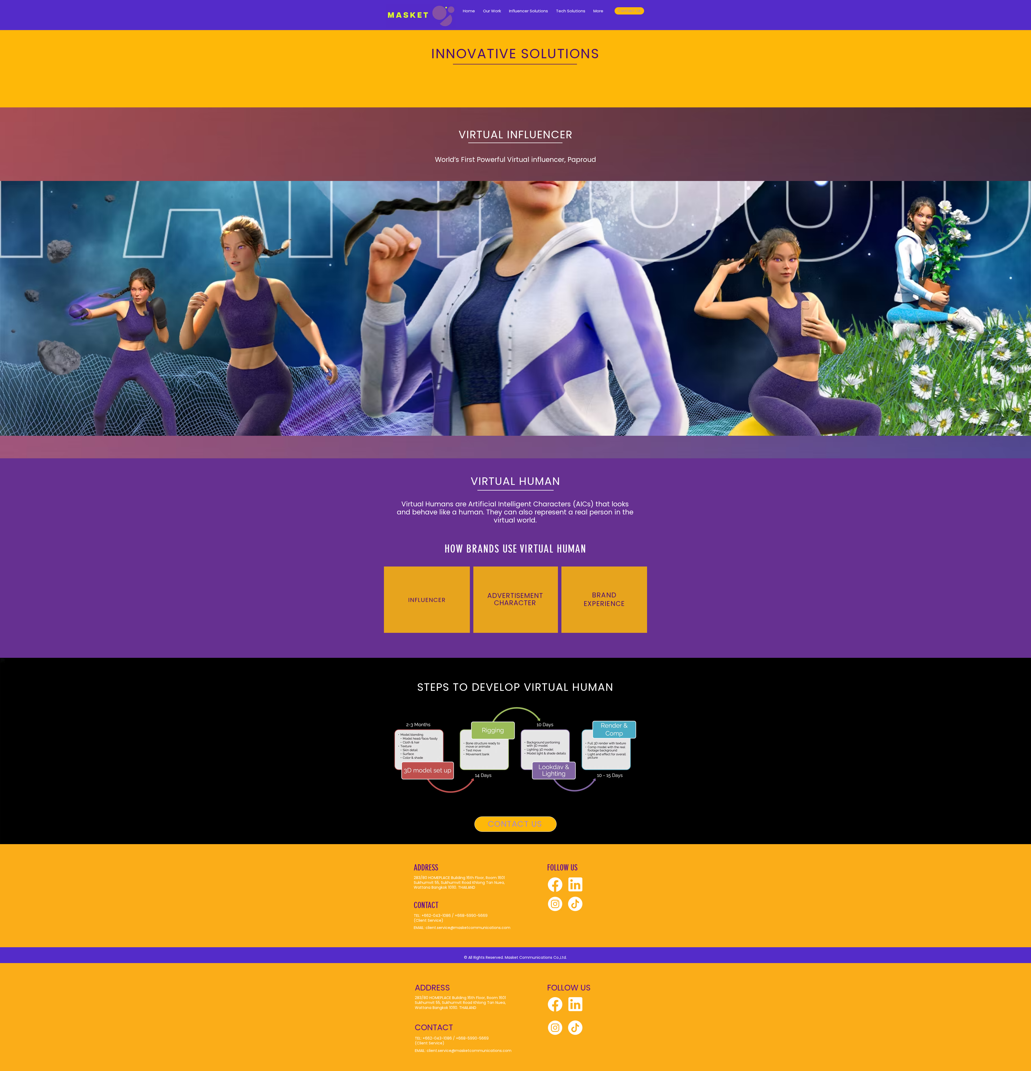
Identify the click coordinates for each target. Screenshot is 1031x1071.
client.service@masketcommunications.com (468, 927)
